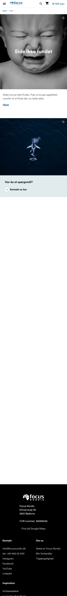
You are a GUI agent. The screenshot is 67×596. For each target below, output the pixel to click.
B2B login (60, 3)
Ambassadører (10, 591)
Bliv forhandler (44, 553)
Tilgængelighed (44, 558)
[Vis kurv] (47, 3)
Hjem (4, 11)
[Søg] (41, 3)
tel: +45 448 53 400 (13, 553)
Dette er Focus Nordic (48, 548)
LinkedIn (7, 573)
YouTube (7, 568)
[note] (63, 17)
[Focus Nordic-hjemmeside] (16, 3)
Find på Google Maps (34, 528)
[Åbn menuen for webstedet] (6, 3)
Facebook (8, 563)
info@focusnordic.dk (14, 548)
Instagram (8, 558)
